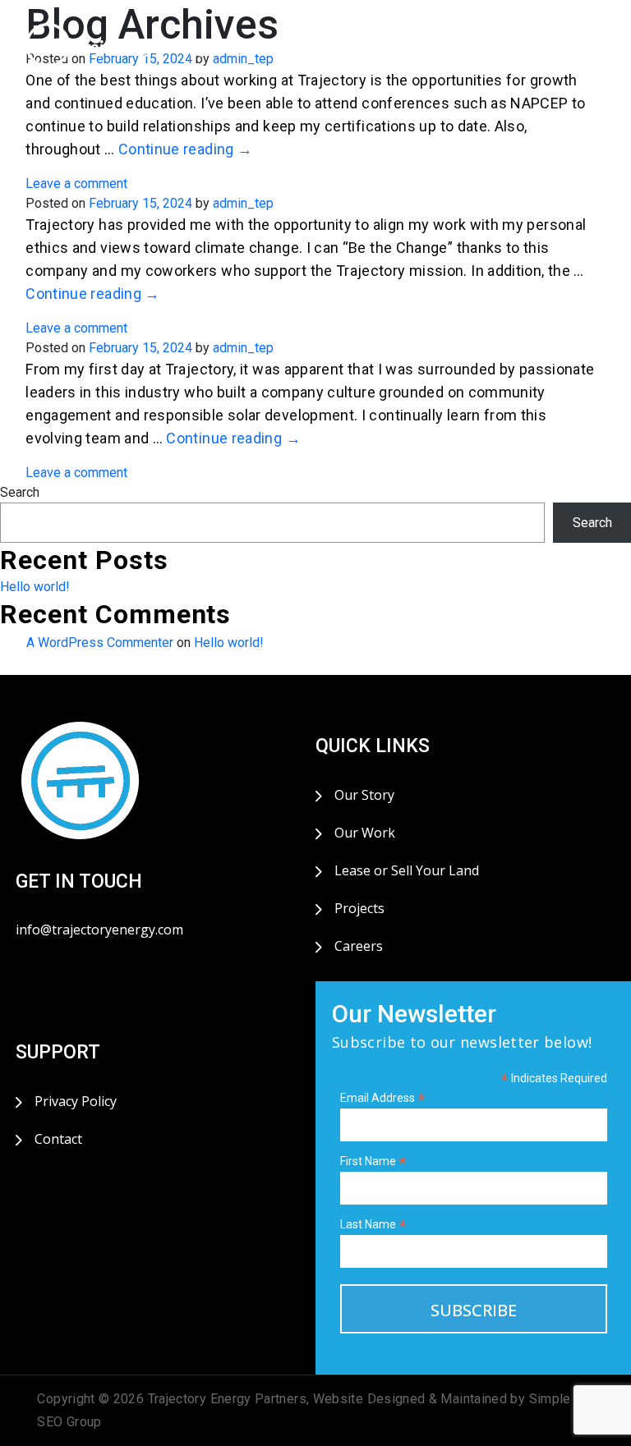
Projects (359, 908)
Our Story (364, 795)
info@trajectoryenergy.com (99, 929)
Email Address (383, 1098)
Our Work (364, 833)
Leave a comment (76, 183)
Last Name (373, 1225)
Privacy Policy (76, 1101)
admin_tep (243, 203)
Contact (58, 1139)
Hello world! (35, 586)
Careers (358, 946)
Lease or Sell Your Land (406, 870)
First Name (373, 1161)
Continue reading (185, 149)
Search (19, 492)
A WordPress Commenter (99, 642)
